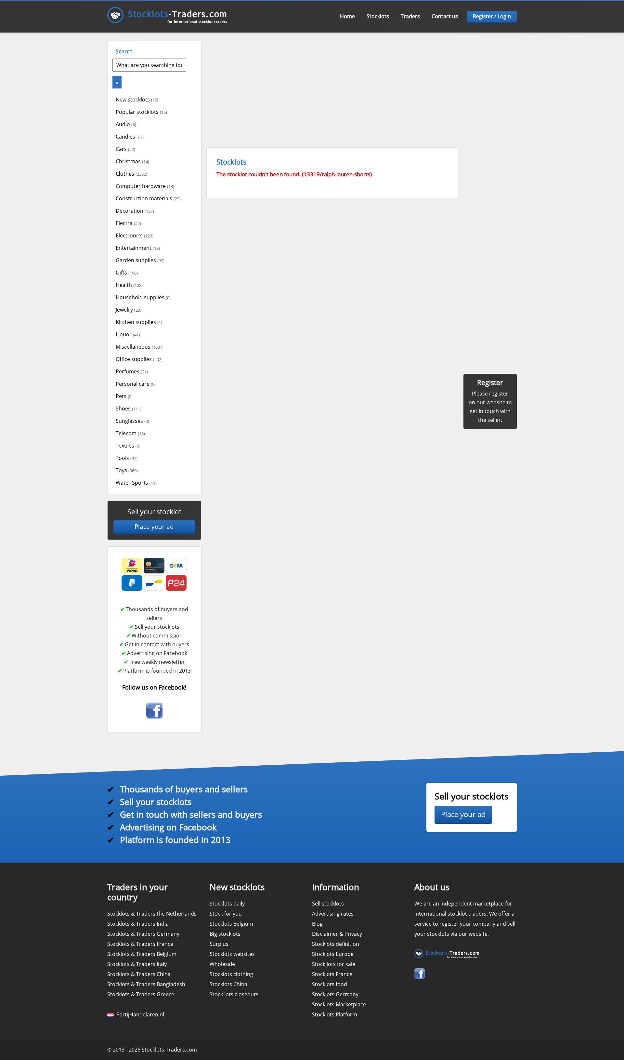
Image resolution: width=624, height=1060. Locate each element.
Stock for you (226, 913)
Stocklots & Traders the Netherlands (152, 913)
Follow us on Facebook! (154, 687)
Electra (128, 223)
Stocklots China (228, 984)
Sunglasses (132, 420)
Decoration (135, 210)
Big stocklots (225, 933)
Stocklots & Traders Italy (137, 964)
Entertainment (138, 247)
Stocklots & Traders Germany (143, 933)
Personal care (136, 383)
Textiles (128, 445)
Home (347, 16)
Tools (126, 458)
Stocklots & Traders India (138, 923)
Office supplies (139, 359)
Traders (410, 16)
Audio (126, 124)
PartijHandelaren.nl (139, 1014)
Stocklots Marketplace (339, 1004)
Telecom (130, 433)
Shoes (128, 408)
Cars (125, 149)
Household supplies (143, 297)
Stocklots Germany (335, 994)
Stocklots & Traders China (139, 974)
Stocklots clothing (231, 974)
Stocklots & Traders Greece (140, 994)
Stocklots (378, 16)
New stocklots (137, 99)
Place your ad (154, 526)
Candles (130, 136)
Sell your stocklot (154, 511)
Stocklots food (329, 984)
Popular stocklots (141, 111)
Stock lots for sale (333, 964)
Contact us (445, 16)
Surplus (219, 943)
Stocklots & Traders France (140, 943)
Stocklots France (332, 974)
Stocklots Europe (333, 954)
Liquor (128, 334)
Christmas (132, 161)
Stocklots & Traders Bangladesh (146, 984)
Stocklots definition (335, 943)
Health (129, 284)
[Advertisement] (361, 86)
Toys (127, 470)
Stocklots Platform (334, 1014)
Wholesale (222, 964)
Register (490, 382)
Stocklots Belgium (231, 923)
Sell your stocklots (157, 626)
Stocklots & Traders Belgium (141, 954)
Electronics (134, 235)
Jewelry (128, 309)
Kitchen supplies (139, 322)
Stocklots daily (227, 903)
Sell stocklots (328, 903)
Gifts (127, 272)
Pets (124, 396)
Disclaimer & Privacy (337, 933)
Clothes (131, 173)
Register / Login (492, 16)
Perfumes (132, 371)
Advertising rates (333, 913)
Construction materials (148, 198)
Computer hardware (145, 186)
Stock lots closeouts (234, 994)
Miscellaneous (139, 346)
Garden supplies (140, 260)
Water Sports (136, 482)
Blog (317, 923)
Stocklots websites (232, 954)
